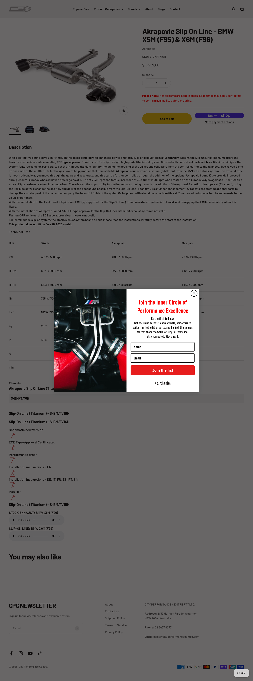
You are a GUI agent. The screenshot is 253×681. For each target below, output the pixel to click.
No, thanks (162, 383)
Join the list (162, 370)
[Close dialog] (194, 293)
